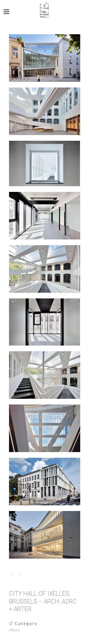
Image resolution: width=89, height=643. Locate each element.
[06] (44, 349)
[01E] (44, 85)
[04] (44, 242)
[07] (44, 402)
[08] (44, 455)
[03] (44, 189)
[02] (44, 138)
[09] (44, 508)
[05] (44, 296)
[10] (44, 562)
